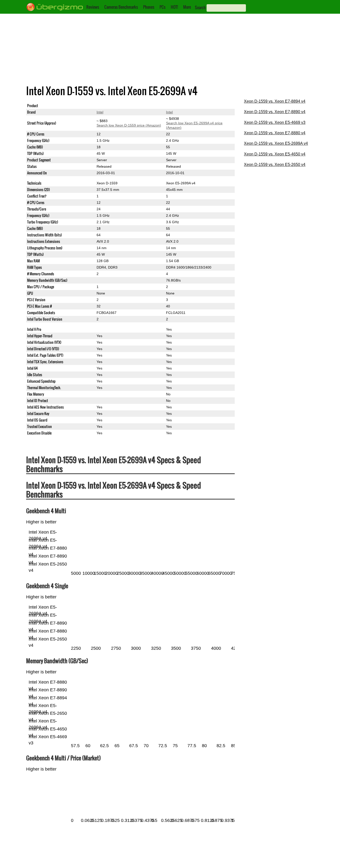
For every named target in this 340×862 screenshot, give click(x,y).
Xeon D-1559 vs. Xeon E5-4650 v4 (274, 154)
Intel (100, 112)
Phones (148, 7)
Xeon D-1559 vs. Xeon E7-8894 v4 (274, 101)
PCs (163, 7)
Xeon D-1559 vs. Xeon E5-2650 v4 (274, 164)
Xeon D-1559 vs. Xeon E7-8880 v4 (274, 133)
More (187, 7)
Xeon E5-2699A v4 (180, 106)
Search (200, 7)
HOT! (174, 7)
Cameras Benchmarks (121, 7)
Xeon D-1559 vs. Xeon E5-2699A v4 (276, 143)
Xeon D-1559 (107, 106)
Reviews (92, 7)
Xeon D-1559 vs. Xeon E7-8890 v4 (274, 112)
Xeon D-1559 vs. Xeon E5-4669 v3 (274, 122)
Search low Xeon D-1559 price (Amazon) (129, 125)
